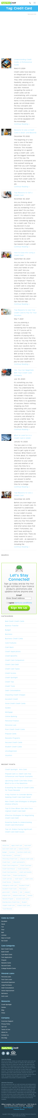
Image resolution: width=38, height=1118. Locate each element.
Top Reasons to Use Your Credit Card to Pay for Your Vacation (25, 313)
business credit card (23, 852)
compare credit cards (26, 859)
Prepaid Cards (10, 734)
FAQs (3, 1013)
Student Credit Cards (13, 747)
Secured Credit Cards (13, 743)
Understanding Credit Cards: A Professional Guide (23, 62)
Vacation (8, 755)
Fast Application (6, 957)
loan (21, 892)
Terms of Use (5, 1029)
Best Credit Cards (7, 949)
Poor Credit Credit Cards (15, 729)
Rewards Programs (12, 738)
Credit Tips (9, 682)
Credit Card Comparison (14, 660)
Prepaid (3, 960)
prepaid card (6, 895)
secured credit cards (22, 899)
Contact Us (5, 1035)
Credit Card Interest (8, 869)
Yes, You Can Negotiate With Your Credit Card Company (24, 373)
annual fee (5, 845)
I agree (19, 603)
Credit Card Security (19, 875)
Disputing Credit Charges (15, 695)
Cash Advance (7, 855)
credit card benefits (18, 862)
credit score (29, 879)
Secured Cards (6, 966)
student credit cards (23, 905)
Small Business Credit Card (10, 902)
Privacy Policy (5, 1024)
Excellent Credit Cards (9, 889)
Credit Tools (10, 686)
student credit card (8, 905)
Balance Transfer (11, 626)
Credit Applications (13, 652)
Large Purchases (6, 985)
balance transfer (24, 849)
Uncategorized (11, 751)
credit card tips (7, 879)
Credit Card (6, 862)
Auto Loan (4, 996)
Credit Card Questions (9, 872)
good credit (6, 892)
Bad (2, 932)
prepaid (27, 892)
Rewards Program (7, 899)
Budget (8, 630)
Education (17, 882)
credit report (19, 879)
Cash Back (9, 647)
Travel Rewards (7, 909)
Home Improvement (7, 991)
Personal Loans (6, 977)
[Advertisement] (19, 36)
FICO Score (22, 889)
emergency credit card (9, 885)
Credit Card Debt (12, 665)
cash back (17, 855)
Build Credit (5, 952)
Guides (8, 708)
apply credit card (16, 845)
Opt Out (4, 1027)
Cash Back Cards (6, 954)
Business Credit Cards (14, 639)
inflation (14, 892)
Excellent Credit (11, 699)
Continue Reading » (22, 124)
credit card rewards (25, 872)
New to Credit (5, 938)
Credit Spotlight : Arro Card (16, 770)
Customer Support (7, 1021)
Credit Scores (10, 673)
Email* (19, 595)
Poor (2, 930)
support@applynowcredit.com (13, 1107)
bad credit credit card (9, 849)
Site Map (4, 1038)
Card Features (10, 643)
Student (24, 902)
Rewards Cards (6, 963)
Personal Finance (12, 721)
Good (3, 924)
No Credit (4, 941)
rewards (29, 895)
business (12, 852)
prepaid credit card (19, 895)
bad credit (27, 845)
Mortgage (9, 712)
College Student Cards (8, 968)
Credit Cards (6, 875)
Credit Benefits (11, 656)
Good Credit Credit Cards (15, 704)
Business (8, 634)
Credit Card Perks (23, 869)
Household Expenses (8, 982)
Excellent (4, 921)
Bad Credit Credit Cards (14, 621)
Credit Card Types (12, 669)
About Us (4, 1032)
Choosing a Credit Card (9, 859)
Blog (2, 1010)
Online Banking (11, 716)
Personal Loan (10, 725)
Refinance (4, 993)
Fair (2, 927)
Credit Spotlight (11, 678)
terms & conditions (23, 603)
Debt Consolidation (12, 691)
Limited (3, 935)
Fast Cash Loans (6, 979)
